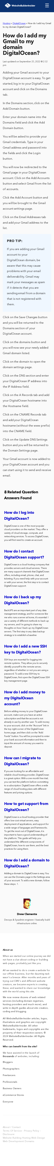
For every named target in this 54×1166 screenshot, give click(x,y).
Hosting (6, 23)
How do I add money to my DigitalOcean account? (24, 698)
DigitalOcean (19, 23)
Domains (29, 1141)
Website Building (12, 1138)
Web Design (38, 1138)
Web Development (13, 1141)
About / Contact (12, 1127)
